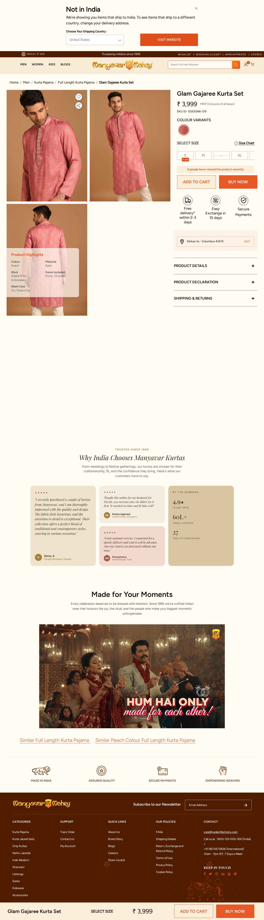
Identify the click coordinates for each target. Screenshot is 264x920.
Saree (16, 881)
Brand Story (115, 839)
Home (14, 82)
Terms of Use (164, 858)
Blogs (111, 846)
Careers (113, 853)
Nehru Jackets (21, 853)
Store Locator (116, 860)
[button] (23, 64)
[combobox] (204, 65)
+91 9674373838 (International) (224, 849)
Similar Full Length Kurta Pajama (55, 740)
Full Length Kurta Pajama (76, 82)
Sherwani (18, 867)
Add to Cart (196, 182)
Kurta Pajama (43, 82)
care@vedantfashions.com (221, 832)
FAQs (159, 832)
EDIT (247, 241)
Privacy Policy (164, 865)
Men (26, 82)
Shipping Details (166, 839)
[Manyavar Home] (122, 65)
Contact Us (67, 839)
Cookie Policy (164, 872)
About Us (114, 832)
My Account (67, 846)
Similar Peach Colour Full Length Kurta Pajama (145, 740)
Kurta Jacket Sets (23, 839)
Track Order (67, 832)
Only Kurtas (19, 846)
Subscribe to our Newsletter (157, 804)
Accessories (20, 895)
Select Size (188, 143)
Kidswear (18, 888)
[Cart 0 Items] (252, 64)
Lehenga (17, 874)
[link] (65, 64)
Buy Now (238, 182)
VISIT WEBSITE (169, 40)
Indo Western (20, 860)
